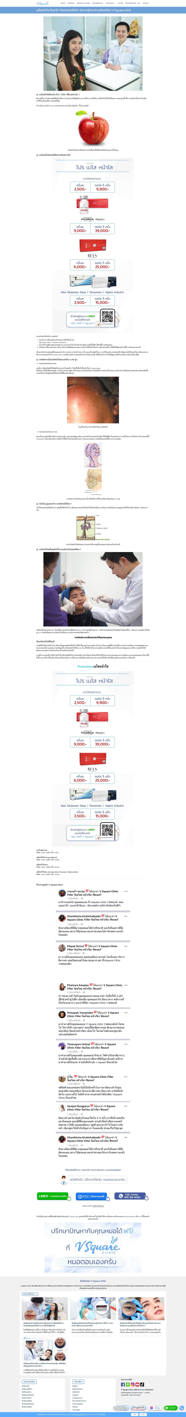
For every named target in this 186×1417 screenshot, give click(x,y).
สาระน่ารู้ (120, 3)
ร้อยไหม (75, 1386)
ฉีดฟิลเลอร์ (25, 1386)
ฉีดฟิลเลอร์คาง (26, 1392)
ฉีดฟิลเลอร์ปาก (27, 1398)
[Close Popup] (149, 1414)
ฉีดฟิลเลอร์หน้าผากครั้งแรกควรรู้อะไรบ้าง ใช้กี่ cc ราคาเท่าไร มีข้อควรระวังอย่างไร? (92, 1324)
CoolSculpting (77, 1404)
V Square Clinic (73, 1216)
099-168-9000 (135, 1395)
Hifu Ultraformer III (79, 1401)
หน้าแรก (63, 3)
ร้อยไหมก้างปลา (77, 1389)
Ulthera (75, 1407)
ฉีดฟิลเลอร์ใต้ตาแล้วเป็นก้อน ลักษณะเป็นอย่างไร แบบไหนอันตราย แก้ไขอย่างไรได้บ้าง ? (140, 1324)
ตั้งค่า (103, 1414)
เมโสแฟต (75, 1395)
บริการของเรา (110, 3)
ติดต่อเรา (146, 3)
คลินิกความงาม (139, 1389)
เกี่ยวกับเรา (71, 3)
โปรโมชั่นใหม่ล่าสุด (131, 3)
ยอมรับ (143, 1414)
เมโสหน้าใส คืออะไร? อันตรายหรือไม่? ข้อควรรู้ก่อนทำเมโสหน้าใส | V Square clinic (83, 10)
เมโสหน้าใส (75, 1392)
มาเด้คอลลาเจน (77, 1398)
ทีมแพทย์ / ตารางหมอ (83, 3)
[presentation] (45, 1308)
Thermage (76, 1410)
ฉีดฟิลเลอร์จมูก (27, 1407)
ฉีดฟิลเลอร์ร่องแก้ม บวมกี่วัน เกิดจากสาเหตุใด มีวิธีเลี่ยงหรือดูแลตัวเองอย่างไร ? (44, 1364)
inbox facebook (130, 1216)
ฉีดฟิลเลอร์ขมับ (27, 1401)
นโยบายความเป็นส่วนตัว (79, 1414)
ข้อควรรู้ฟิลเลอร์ (97, 3)
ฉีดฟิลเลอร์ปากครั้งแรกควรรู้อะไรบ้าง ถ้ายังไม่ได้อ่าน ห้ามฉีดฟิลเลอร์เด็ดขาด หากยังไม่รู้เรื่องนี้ (43, 1324)
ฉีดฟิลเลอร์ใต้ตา (27, 1389)
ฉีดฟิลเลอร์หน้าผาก (28, 1404)
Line (140, 1216)
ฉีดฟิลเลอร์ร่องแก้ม (28, 1395)
